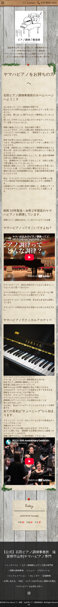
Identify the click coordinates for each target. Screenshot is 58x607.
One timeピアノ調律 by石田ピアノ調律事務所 (24, 602)
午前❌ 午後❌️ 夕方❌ (29, 522)
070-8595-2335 (49, 2)
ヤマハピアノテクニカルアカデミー (19, 377)
